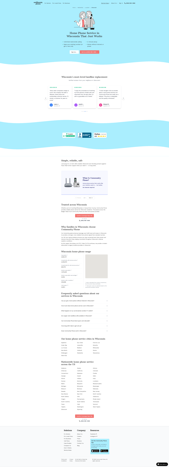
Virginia (63, 406)
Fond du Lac (96, 342)
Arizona (95, 368)
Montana (79, 388)
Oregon (63, 399)
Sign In (121, 3)
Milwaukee (96, 347)
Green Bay (64, 345)
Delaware (79, 373)
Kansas (63, 381)
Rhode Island (96, 399)
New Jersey (96, 391)
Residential (80, 7)
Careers (79, 436)
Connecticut (64, 373)
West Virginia (96, 406)
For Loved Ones (56, 3)
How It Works (67, 448)
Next (90, 197)
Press (78, 438)
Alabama (63, 368)
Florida (95, 373)
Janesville (80, 345)
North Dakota (65, 396)
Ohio (78, 396)
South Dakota (81, 401)
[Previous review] (45, 98)
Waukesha (80, 353)
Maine (62, 383)
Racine (95, 350)
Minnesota (80, 386)
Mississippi (96, 386)
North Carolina (97, 394)
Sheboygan (64, 353)
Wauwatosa (96, 353)
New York (79, 394)
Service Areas (105, 3)
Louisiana (95, 381)
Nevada (63, 391)
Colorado (95, 370)
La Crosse (64, 347)
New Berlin (64, 350)
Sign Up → (74, 52)
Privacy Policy (71, 460)
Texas (62, 404)
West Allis (64, 355)
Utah (78, 404)
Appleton (63, 342)
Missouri (63, 388)
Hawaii (79, 376)
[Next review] (123, 98)
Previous (79, 197)
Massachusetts (97, 383)
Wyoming (79, 409)
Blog (78, 445)
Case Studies (67, 443)
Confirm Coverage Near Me (84, 215)
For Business (66, 3)
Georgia (63, 376)
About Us (114, 3)
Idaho (94, 376)
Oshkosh (79, 350)
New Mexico (64, 394)
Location (87, 7)
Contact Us (80, 443)
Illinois (63, 378)
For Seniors (47, 3)
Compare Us (67, 445)
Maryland (79, 383)
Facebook (93, 434)
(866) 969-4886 (130, 3)
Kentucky (79, 381)
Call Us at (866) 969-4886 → (89, 52)
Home (74, 7)
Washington (80, 406)
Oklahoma (96, 396)
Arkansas (63, 370)
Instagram (93, 436)
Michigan (63, 386)
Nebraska (95, 388)
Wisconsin (64, 409)
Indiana (79, 378)
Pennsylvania (80, 399)
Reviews (79, 441)
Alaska (79, 368)
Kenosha (95, 345)
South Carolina (65, 401)
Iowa (94, 378)
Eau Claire (80, 342)
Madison (79, 347)
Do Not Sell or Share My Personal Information (81, 460)
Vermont (95, 404)
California (79, 370)
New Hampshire (81, 391)
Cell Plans (67, 441)
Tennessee (96, 401)
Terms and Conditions (64, 460)
